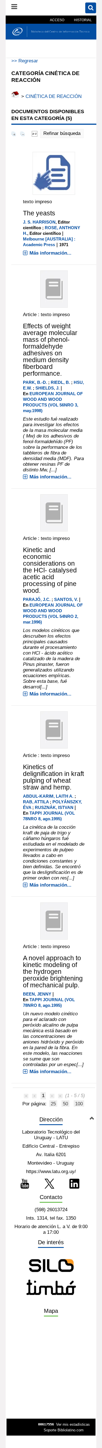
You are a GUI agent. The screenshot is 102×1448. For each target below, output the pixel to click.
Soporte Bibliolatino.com (64, 1430)
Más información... (50, 253)
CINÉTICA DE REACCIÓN (54, 96)
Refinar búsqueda (61, 133)
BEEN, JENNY (37, 994)
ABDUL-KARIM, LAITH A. (48, 796)
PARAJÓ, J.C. (36, 599)
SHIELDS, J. (47, 388)
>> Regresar (24, 61)
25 (53, 1103)
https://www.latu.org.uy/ (51, 1171)
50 (65, 1103)
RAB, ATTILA (36, 801)
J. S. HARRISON (39, 222)
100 (79, 1103)
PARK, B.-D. (35, 382)
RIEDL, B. (60, 382)
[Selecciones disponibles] (34, 133)
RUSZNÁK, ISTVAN (54, 807)
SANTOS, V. (66, 599)
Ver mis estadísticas (73, 1424)
